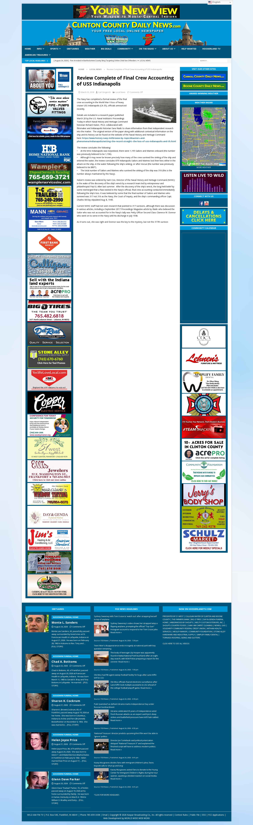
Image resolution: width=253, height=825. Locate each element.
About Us (167, 48)
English (216, 2)
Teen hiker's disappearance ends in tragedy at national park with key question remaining (125, 647)
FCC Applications (216, 814)
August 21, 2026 (61, 705)
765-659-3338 (93, 814)
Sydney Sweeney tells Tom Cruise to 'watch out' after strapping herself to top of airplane (125, 618)
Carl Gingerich (104, 92)
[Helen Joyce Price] (37, 748)
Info (39, 48)
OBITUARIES (58, 609)
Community (123, 48)
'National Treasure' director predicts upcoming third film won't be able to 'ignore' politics (126, 735)
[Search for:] (213, 60)
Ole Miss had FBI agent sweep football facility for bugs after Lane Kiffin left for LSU (125, 676)
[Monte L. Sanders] (37, 630)
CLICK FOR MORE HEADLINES (107, 795)
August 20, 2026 (61, 783)
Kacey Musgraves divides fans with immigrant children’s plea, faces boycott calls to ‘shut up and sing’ (124, 764)
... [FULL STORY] (71, 724)
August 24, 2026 (61, 626)
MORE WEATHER (204, 167)
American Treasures (36, 54)
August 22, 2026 (61, 665)
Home (28, 48)
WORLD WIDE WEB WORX (137, 818)
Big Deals (106, 48)
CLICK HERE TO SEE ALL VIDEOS (176, 643)
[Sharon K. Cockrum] (37, 709)
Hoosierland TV (211, 48)
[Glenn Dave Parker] (37, 787)
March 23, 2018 (87, 92)
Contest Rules (181, 814)
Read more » (116, 632)
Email (104, 814)
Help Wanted (188, 48)
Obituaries (73, 48)
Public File (195, 814)
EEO (204, 814)
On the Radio (146, 48)
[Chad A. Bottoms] (37, 670)
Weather (90, 48)
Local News (120, 92)
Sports (54, 48)
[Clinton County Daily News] (126, 33)
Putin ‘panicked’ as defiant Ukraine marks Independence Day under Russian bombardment (124, 705)
